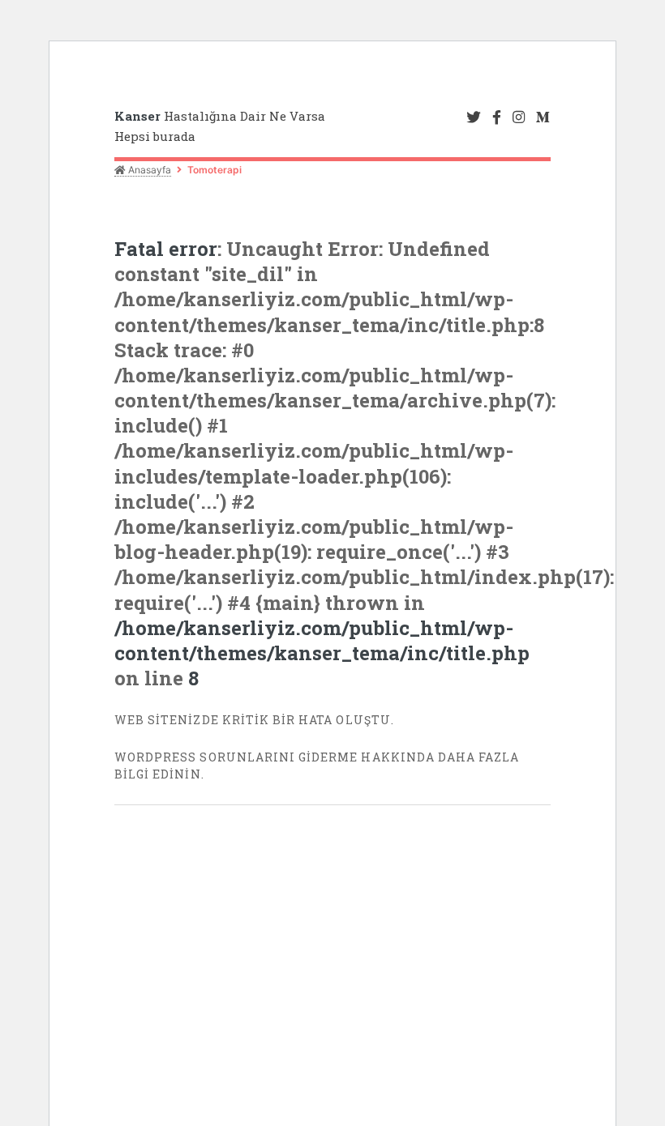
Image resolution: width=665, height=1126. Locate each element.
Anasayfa (148, 170)
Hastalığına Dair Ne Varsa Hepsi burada (219, 126)
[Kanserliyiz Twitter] (473, 118)
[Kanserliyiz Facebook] (496, 118)
